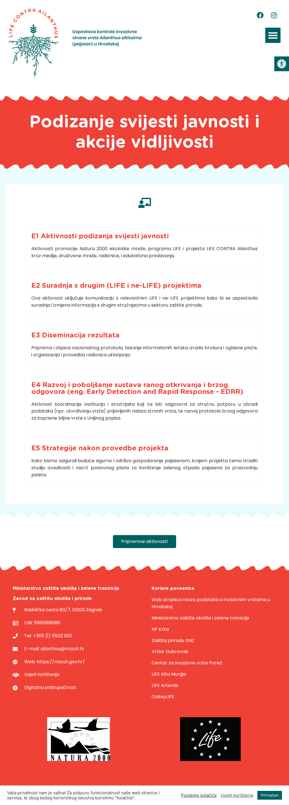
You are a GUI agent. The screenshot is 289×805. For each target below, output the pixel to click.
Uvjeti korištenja (237, 795)
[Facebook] (260, 15)
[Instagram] (274, 15)
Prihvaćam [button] (270, 795)
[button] (281, 63)
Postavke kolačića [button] (198, 795)
